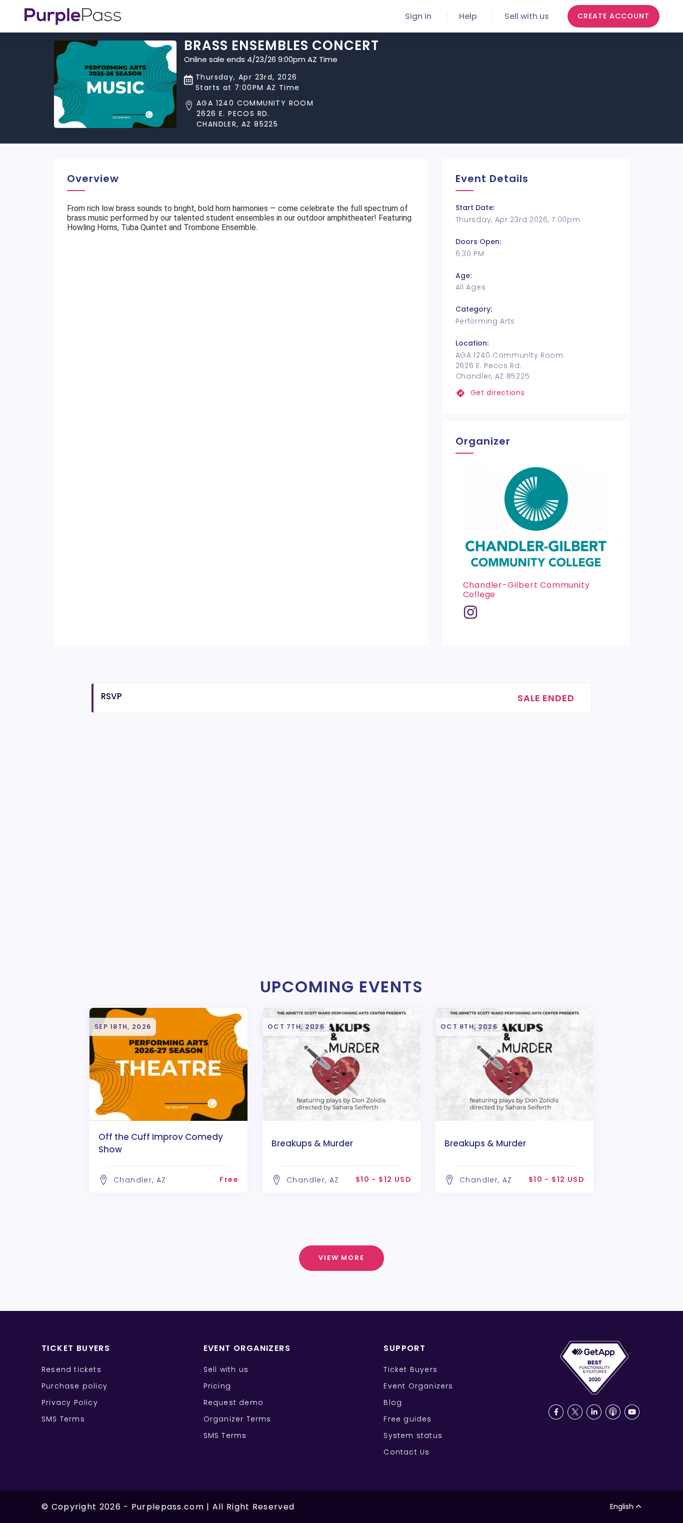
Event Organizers (418, 1386)
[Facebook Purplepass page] (556, 1411)
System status (413, 1435)
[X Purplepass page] (575, 1411)
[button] (281, 114)
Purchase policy (75, 1386)
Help (468, 16)
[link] (536, 393)
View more (341, 1257)
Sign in (418, 16)
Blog (393, 1402)
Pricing (217, 1386)
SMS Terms (63, 1419)
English (622, 1506)
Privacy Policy (70, 1402)
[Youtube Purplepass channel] (632, 1411)
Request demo (234, 1402)
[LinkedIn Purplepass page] (594, 1411)
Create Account (614, 16)
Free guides (408, 1419)
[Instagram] (470, 616)
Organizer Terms (238, 1419)
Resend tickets (72, 1369)
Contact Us (407, 1452)
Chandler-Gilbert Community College (526, 589)
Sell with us (526, 16)
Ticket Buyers (411, 1369)
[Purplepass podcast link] (613, 1411)
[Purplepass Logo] (73, 16)
